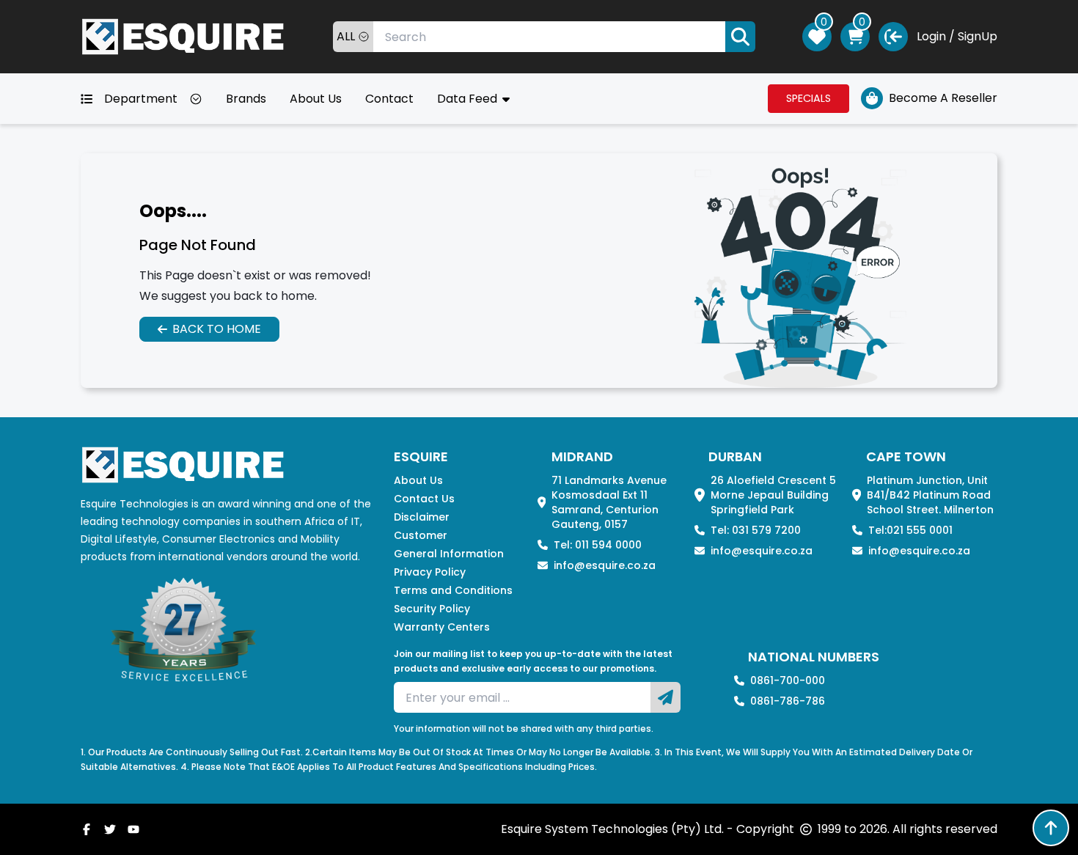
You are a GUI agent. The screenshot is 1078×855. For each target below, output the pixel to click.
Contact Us (424, 498)
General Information (449, 553)
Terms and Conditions (453, 590)
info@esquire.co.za (605, 565)
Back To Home (216, 328)
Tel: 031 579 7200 (756, 530)
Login (931, 36)
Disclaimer (422, 517)
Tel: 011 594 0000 (598, 544)
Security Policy (432, 608)
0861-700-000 (787, 680)
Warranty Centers (442, 627)
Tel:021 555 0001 (910, 530)
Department (140, 98)
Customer (420, 535)
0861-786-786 (787, 701)
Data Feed (468, 98)
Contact (389, 98)
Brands (246, 98)
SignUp (977, 36)
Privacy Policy (430, 572)
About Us (316, 98)
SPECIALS (808, 98)
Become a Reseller (943, 97)
